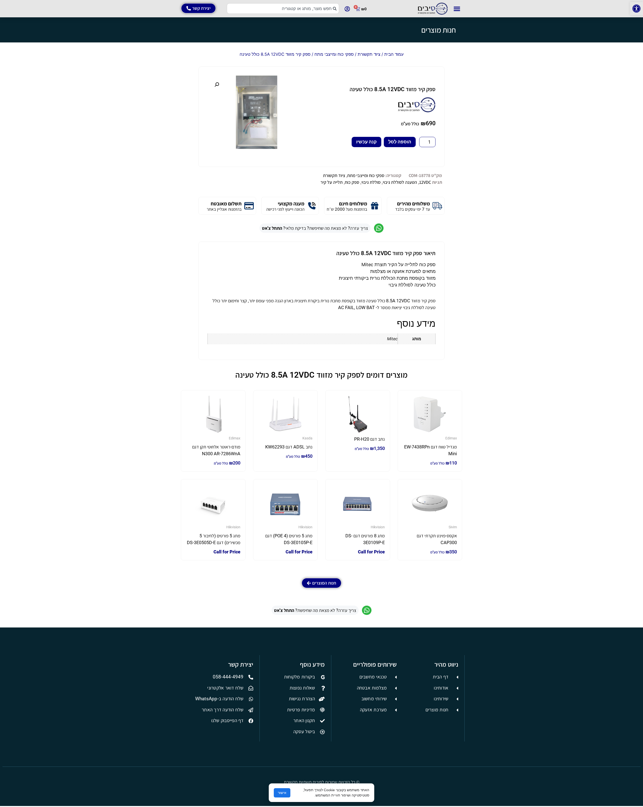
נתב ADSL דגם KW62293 (288, 446)
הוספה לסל (399, 141)
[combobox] (283, 8)
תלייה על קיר (331, 182)
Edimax (451, 438)
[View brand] (417, 110)
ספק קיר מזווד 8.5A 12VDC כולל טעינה (393, 89)
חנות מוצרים (438, 30)
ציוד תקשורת (369, 54)
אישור (282, 793)
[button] (636, 8)
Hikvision (378, 527)
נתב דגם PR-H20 (369, 439)
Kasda (307, 438)
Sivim (453, 527)
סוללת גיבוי (371, 182)
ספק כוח (352, 182)
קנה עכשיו (366, 141)
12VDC (425, 182)
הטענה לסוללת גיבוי (400, 182)
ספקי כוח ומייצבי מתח (334, 54)
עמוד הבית (394, 54)
